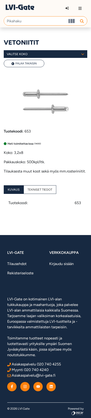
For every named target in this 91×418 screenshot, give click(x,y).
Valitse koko (17, 54)
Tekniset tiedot (40, 189)
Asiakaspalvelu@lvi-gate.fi (34, 375)
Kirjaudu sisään (61, 264)
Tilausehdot (17, 264)
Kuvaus (14, 189)
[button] (82, 21)
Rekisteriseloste (20, 273)
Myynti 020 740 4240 (30, 370)
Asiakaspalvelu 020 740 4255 (36, 364)
